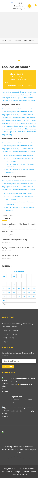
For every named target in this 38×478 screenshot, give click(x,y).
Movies (19, 411)
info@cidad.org (8, 338)
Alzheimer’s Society (10, 255)
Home (4, 40)
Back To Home (29, 41)
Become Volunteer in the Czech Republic (19, 224)
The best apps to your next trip (14, 239)
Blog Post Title (7, 232)
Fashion (13, 411)
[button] (34, 6)
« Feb (4, 304)
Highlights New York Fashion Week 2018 (18, 247)
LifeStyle (14, 384)
